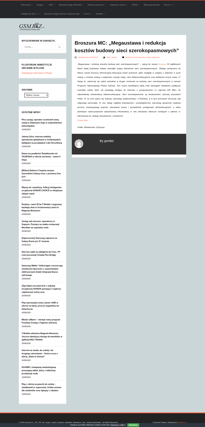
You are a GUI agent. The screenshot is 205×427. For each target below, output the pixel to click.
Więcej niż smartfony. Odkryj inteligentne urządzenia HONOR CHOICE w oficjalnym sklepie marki (42, 190)
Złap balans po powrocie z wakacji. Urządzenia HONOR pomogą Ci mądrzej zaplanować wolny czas (41, 289)
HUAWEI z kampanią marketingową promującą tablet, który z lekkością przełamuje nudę (39, 370)
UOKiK (135, 5)
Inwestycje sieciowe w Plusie (37, 73)
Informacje (25, 5)
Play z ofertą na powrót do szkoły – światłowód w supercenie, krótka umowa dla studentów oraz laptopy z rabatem (41, 387)
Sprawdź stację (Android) (70, 5)
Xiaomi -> (168, 5)
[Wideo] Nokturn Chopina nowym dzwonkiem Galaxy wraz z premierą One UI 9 (41, 173)
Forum (87, 14)
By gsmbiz (107, 141)
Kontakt (99, 14)
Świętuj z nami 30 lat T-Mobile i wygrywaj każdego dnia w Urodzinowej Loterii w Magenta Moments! (41, 207)
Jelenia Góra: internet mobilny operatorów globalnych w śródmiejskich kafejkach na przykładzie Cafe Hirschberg (42, 139)
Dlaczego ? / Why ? (118, 425)
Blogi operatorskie (152, 5)
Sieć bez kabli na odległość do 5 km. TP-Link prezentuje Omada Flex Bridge (41, 253)
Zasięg (40, 5)
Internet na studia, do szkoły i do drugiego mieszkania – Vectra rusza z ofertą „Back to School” (40, 353)
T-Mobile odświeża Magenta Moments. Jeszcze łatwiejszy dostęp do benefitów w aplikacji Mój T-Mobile (42, 336)
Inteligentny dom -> (29, 14)
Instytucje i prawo (117, 5)
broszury (162, 64)
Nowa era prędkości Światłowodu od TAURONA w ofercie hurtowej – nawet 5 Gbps (41, 156)
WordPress (181, 423)
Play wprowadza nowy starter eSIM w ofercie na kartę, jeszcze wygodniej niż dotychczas (40, 305)
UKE (51, 5)
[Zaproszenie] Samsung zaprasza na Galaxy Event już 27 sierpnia (39, 239)
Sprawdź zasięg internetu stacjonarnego (62, 14)
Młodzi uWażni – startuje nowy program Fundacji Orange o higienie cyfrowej (41, 321)
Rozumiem (133, 425)
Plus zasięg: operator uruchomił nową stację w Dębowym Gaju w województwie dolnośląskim (42, 122)
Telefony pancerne (95, 5)
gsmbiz (115, 57)
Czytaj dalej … (84, 120)
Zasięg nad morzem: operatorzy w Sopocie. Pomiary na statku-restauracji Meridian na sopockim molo (40, 224)
